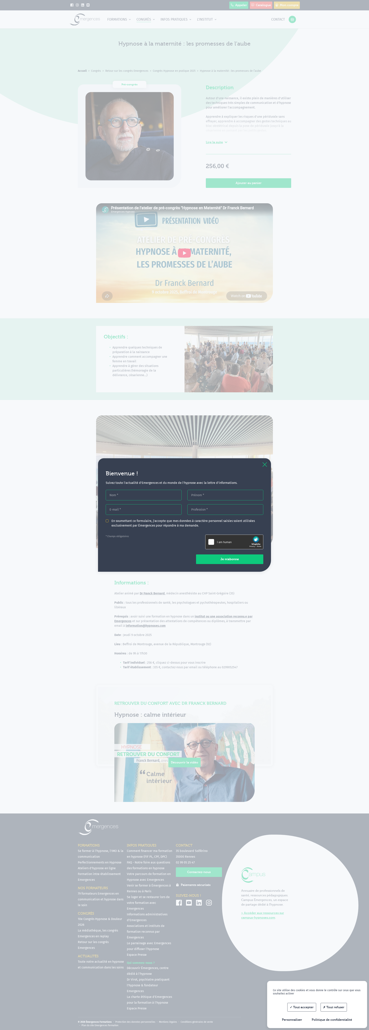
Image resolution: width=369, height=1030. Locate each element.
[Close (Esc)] (264, 464)
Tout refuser (335, 1007)
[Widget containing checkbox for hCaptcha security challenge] (234, 542)
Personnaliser (292, 1020)
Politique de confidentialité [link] (332, 1020)
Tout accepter (303, 1007)
